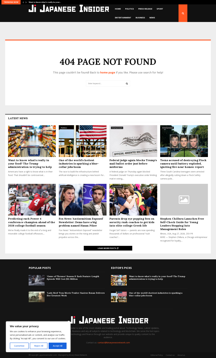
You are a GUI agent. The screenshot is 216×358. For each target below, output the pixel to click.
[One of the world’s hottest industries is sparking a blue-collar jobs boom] (83, 141)
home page (107, 72)
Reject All (38, 345)
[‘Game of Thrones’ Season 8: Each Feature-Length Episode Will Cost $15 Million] (37, 280)
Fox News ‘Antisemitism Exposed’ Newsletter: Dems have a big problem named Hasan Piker (81, 222)
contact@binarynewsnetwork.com (114, 342)
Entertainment (123, 17)
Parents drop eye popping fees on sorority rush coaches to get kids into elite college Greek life (131, 222)
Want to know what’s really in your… (45, 2)
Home (118, 8)
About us (181, 355)
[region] (38, 336)
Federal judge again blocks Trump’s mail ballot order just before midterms (133, 163)
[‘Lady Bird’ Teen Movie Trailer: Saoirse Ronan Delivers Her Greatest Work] (37, 297)
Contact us (170, 355)
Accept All (57, 345)
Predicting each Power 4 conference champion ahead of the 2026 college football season (31, 222)
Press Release (145, 8)
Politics (129, 8)
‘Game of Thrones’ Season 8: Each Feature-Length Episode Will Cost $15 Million (73, 277)
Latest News (18, 118)
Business (140, 17)
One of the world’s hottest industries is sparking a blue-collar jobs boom (79, 163)
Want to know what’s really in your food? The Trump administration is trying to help (30, 163)
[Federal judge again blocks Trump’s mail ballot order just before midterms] (133, 141)
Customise (19, 345)
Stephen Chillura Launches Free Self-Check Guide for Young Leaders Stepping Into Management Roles (182, 224)
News (152, 17)
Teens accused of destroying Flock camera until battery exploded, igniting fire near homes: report (183, 163)
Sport (160, 8)
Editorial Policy (157, 355)
